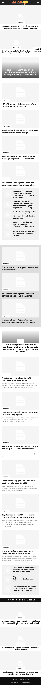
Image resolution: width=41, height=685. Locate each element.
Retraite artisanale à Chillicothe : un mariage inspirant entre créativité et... (20, 157)
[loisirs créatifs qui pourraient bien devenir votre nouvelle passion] (20, 539)
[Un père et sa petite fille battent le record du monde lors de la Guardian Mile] (20, 663)
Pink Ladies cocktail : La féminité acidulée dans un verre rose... (16, 379)
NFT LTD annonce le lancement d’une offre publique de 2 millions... (19, 105)
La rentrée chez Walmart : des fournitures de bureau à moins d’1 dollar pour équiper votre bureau (20, 72)
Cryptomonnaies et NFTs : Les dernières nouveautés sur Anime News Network (19, 516)
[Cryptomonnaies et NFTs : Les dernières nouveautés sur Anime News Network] (20, 503)
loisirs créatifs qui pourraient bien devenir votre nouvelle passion (17, 552)
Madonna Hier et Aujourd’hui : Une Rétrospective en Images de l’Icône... (19, 321)
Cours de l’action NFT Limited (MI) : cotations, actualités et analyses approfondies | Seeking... (23, 204)
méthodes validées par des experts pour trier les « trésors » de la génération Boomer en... (24, 215)
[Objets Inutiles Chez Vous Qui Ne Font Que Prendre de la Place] (7, 579)
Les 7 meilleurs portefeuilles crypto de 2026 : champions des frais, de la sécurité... (24, 588)
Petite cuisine (6, 126)
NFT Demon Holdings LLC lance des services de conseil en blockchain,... (18, 184)
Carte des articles (23, 679)
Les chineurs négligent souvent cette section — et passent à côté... (18, 481)
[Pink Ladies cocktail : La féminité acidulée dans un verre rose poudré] (20, 366)
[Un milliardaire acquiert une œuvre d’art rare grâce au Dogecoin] (20, 639)
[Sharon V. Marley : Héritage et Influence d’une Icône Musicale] (7, 234)
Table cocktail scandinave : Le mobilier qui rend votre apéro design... (20, 131)
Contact (14, 679)
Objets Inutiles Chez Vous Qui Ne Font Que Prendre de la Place (24, 579)
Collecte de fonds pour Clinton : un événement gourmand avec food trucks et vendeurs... (25, 194)
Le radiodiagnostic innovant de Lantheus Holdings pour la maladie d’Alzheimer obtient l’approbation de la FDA (20, 348)
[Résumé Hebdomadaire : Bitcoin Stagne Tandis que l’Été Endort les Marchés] (20, 435)
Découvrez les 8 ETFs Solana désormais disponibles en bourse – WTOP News (24, 569)
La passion (20, 22)
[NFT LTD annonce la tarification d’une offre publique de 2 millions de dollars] (16, 42)
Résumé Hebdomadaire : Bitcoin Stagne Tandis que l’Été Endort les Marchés (20, 447)
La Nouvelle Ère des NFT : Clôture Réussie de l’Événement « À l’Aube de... (24, 224)
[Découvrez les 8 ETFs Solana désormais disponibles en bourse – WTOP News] (7, 570)
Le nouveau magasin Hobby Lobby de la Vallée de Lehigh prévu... (20, 413)
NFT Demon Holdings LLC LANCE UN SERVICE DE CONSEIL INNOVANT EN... (18, 294)
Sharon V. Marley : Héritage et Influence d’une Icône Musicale (24, 233)
